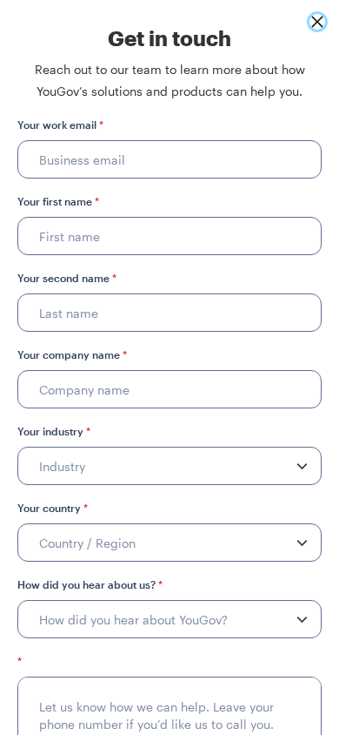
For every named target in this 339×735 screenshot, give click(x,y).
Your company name (72, 354)
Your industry (53, 431)
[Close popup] (317, 22)
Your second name (66, 278)
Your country (52, 508)
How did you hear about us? (90, 584)
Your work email (60, 124)
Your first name (58, 201)
